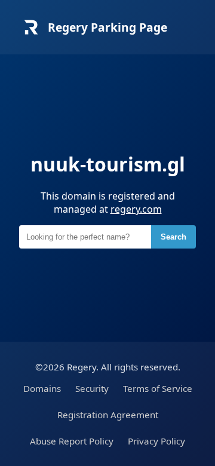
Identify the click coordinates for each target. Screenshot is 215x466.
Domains (42, 388)
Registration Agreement (107, 415)
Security (92, 388)
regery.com (136, 209)
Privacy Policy (156, 441)
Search (173, 236)
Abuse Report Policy (71, 441)
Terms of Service (157, 388)
